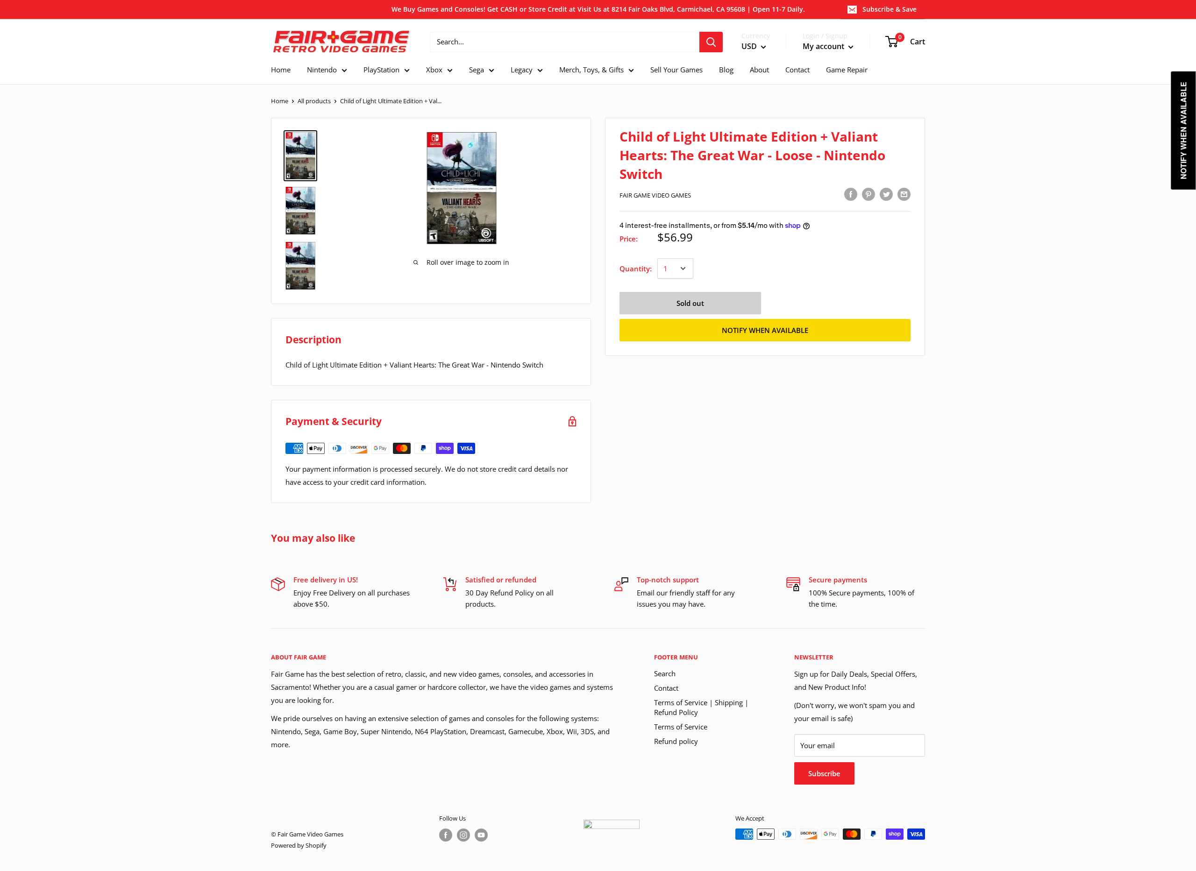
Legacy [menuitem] (522, 69)
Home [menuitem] (281, 69)
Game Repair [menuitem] (847, 69)
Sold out (690, 303)
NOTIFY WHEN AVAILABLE (765, 330)
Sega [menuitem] (476, 69)
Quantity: (635, 268)
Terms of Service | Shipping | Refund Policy (701, 707)
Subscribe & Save (889, 9)
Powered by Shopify (299, 845)
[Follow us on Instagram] (463, 835)
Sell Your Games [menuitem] (676, 69)
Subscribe (824, 773)
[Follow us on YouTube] (481, 835)
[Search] (711, 42)
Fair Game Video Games (655, 195)
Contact (666, 688)
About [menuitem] (759, 69)
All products (314, 101)
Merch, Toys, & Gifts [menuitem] (591, 69)
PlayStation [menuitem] (381, 69)
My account (824, 46)
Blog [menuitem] (726, 69)
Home (279, 101)
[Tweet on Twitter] (886, 194)
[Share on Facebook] (850, 194)
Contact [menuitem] (797, 69)
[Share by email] (904, 194)
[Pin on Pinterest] (868, 194)
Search (665, 673)
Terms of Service (680, 726)
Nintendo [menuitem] (322, 69)
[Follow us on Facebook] (445, 835)
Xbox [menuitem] (434, 69)
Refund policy (676, 741)
